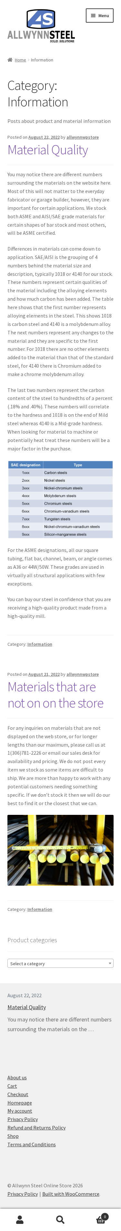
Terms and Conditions (31, 1144)
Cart (12, 1086)
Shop (13, 1136)
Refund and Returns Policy (36, 1127)
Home (20, 60)
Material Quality (47, 149)
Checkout (17, 1094)
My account (19, 1110)
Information (39, 644)
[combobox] (60, 963)
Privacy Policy (22, 1119)
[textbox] (61, 963)
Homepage (19, 1102)
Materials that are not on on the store (55, 694)
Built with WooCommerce (70, 1194)
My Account (20, 1220)
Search (60, 1220)
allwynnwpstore (82, 137)
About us (17, 1077)
